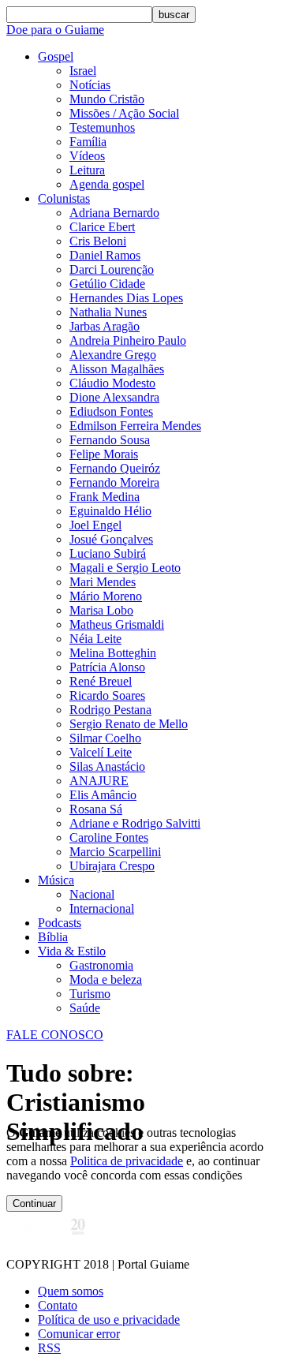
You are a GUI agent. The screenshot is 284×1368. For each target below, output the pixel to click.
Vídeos (87, 156)
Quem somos (70, 1291)
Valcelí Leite (100, 752)
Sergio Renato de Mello (128, 724)
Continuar (34, 1203)
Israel (82, 70)
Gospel (55, 56)
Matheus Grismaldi (116, 624)
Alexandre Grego (112, 354)
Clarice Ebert (102, 227)
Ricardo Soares (107, 695)
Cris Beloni (97, 241)
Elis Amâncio (102, 795)
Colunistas (64, 198)
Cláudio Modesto (112, 383)
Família (87, 141)
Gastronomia (101, 965)
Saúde (84, 1008)
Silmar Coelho (105, 738)
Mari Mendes (102, 582)
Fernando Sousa (109, 440)
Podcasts (59, 922)
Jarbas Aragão (104, 326)
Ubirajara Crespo (112, 866)
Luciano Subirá (107, 553)
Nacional (91, 894)
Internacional (101, 908)
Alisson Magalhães (116, 369)
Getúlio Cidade (107, 283)
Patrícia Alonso (107, 667)
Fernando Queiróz (114, 468)
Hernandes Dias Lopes (126, 298)
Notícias (89, 85)
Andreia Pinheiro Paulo (127, 340)
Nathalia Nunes (108, 312)
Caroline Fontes (108, 837)
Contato (57, 1305)
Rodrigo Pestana (110, 709)
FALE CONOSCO (54, 1034)
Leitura (87, 170)
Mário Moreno (105, 596)
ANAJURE (99, 780)
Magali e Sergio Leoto (125, 567)
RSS (49, 1348)
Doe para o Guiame (55, 29)
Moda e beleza (105, 979)
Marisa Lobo (101, 610)
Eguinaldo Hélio (110, 511)
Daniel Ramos (104, 255)
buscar (174, 15)
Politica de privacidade (126, 1161)
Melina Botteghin (112, 653)
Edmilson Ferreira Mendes (135, 425)
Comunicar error (79, 1333)
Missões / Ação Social (124, 113)
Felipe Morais (103, 454)
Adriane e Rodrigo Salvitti (134, 823)
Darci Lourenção (111, 269)
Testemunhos (102, 127)
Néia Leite (95, 638)
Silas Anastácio (107, 766)
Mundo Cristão (106, 99)
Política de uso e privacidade (109, 1319)
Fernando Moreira (114, 482)
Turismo (89, 993)
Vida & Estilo (72, 951)
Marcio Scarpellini (115, 851)
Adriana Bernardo (114, 212)
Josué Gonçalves (111, 539)
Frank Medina (104, 496)
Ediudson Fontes (111, 411)
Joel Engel (95, 525)
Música (56, 880)
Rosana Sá (95, 809)
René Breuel (100, 681)
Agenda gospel (106, 184)
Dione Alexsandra (114, 397)
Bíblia (53, 937)
